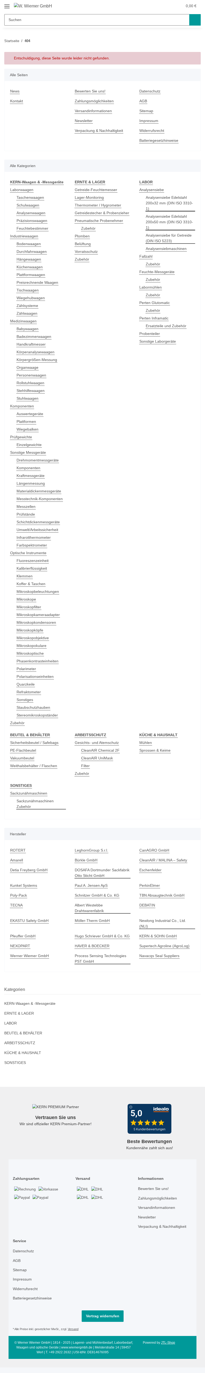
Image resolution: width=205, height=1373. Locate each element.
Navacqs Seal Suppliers (160, 962)
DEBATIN (147, 906)
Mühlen (146, 743)
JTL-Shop (168, 1349)
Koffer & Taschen (32, 584)
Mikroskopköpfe (31, 630)
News (15, 91)
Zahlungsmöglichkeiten (95, 101)
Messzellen (27, 506)
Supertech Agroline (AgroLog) (165, 952)
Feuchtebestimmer (33, 228)
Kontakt (17, 101)
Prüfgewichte (22, 437)
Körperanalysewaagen (36, 352)
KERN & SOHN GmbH (158, 936)
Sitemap (146, 111)
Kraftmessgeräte (31, 476)
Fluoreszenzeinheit (33, 561)
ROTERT (17, 851)
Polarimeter (27, 669)
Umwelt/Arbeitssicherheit (39, 530)
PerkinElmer (150, 886)
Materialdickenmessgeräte (40, 491)
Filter (85, 766)
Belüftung (83, 249)
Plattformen (27, 421)
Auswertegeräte (31, 414)
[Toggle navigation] (7, 4)
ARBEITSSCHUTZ (18, 1049)
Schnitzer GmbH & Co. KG (97, 896)
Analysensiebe (152, 190)
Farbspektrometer (33, 545)
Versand (76, 1336)
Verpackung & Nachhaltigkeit (101, 130)
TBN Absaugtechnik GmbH (163, 896)
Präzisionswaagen (33, 221)
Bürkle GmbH (86, 861)
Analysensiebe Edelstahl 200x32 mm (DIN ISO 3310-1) (169, 203)
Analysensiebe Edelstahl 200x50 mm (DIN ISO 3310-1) (169, 222)
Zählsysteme (28, 306)
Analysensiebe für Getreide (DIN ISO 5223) (170, 238)
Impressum (149, 120)
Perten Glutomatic (155, 303)
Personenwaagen (32, 375)
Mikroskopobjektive (34, 638)
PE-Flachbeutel (23, 751)
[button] (167, 6)
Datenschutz (150, 91)
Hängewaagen (29, 259)
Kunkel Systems (24, 886)
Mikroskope (27, 599)
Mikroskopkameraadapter (39, 615)
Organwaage (28, 367)
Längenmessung (31, 483)
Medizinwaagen (24, 321)
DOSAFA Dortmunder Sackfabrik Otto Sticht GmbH (100, 873)
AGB (143, 101)
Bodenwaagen (29, 244)
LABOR (10, 1029)
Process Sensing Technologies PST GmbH (101, 965)
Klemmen (25, 576)
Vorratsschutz (87, 257)
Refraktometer (29, 692)
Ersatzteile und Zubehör (167, 326)
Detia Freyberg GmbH (29, 870)
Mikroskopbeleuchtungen (39, 591)
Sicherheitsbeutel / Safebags (35, 743)
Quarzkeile (26, 684)
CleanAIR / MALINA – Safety (163, 861)
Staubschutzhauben (35, 707)
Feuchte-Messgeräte (157, 272)
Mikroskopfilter (30, 607)
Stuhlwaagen (28, 398)
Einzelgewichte (30, 445)
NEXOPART (19, 952)
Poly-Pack (18, 896)
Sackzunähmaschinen (29, 794)
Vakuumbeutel (23, 758)
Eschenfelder (151, 870)
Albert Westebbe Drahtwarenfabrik (91, 909)
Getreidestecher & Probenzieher (91, 216)
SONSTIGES (14, 1069)
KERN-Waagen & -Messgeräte (30, 1009)
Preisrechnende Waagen (38, 282)
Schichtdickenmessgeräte (39, 522)
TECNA (16, 906)
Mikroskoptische (31, 653)
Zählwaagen (27, 313)
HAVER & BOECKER (91, 952)
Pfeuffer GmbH (23, 936)
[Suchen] (195, 20)
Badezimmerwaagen (35, 336)
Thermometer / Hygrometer (99, 205)
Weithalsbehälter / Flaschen (35, 766)
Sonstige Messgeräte (28, 452)
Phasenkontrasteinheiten (39, 661)
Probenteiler (150, 334)
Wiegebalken (28, 429)
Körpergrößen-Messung (38, 360)
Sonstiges (25, 700)
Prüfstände (26, 514)
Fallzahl (146, 256)
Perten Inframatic (155, 318)
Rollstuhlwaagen (31, 383)
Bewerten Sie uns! (91, 91)
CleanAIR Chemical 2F (100, 751)
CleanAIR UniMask (97, 758)
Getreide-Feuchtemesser (97, 190)
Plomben (82, 242)
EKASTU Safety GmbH (29, 921)
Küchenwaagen (30, 267)
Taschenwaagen (31, 197)
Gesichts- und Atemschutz (98, 743)
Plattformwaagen (32, 275)
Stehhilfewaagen (31, 391)
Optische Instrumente (29, 553)
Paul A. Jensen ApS (91, 886)
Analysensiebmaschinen (167, 249)
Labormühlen (151, 287)
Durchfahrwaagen (33, 251)
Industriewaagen (25, 236)
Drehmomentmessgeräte (39, 460)
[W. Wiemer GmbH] (34, 6)
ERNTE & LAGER (18, 1019)
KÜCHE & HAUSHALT (22, 1059)
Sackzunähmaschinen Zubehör (36, 804)
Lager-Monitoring (90, 197)
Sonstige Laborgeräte (158, 341)
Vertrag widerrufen (102, 1322)
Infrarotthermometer (35, 537)
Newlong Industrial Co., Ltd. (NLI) (164, 924)
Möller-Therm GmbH (93, 921)
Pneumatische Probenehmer (100, 226)
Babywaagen (28, 329)
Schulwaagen (28, 205)
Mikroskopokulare (32, 646)
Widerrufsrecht (153, 130)
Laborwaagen (22, 190)
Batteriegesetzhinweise (160, 140)
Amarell (17, 861)
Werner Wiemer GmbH (30, 962)
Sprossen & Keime (155, 751)
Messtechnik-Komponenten (41, 499)
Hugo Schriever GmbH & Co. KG (100, 939)
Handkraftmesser (32, 344)
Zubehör (17, 723)
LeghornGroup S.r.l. (92, 851)
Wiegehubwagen (31, 298)
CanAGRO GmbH (154, 851)
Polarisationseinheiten (37, 676)
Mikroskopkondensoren (37, 622)
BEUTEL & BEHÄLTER (22, 1039)
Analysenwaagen (32, 213)
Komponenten (23, 406)
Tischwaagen (28, 290)
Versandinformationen (95, 111)
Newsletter (84, 120)
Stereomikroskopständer (38, 715)
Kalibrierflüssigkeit (33, 568)
